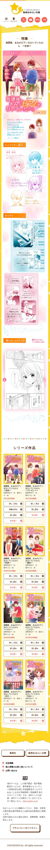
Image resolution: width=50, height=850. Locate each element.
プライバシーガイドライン (25, 828)
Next (4, 380)
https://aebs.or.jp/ (30, 801)
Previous (44, 380)
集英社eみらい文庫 (37, 753)
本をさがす (13, 21)
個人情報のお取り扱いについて (19, 767)
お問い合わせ (11, 770)
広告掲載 (9, 763)
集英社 (13, 753)
